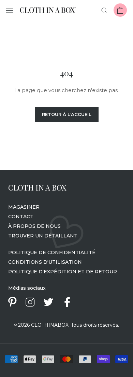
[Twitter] (48, 302)
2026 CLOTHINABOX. (42, 325)
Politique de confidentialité (51, 252)
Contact (20, 216)
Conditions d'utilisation (45, 262)
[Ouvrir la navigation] (9, 10)
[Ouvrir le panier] (120, 10)
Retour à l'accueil (66, 114)
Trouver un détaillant (42, 236)
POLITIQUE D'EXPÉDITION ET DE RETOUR (62, 272)
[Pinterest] (12, 302)
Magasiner (24, 207)
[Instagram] (30, 302)
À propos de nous (34, 226)
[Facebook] (67, 302)
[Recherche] (104, 10)
